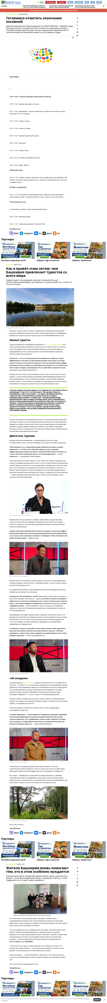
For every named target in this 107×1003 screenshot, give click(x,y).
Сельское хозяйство (12, 14)
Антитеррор (50, 2)
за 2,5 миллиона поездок (53, 344)
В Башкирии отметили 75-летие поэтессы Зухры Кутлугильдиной (85, 6)
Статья (4, 6)
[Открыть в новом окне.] (14, 233)
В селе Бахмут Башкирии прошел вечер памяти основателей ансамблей (61, 6)
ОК (92, 2)
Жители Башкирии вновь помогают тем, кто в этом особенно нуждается (34, 6)
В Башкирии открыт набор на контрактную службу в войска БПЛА (53, 10)
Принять (97, 999)
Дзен (70, 2)
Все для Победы (11, 864)
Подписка (62, 2)
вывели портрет (29, 683)
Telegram (79, 2)
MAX (99, 2)
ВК (87, 2)
